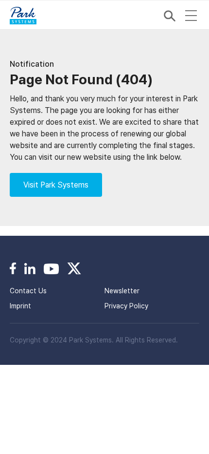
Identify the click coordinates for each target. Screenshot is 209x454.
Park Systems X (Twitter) (74, 268)
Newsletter (121, 291)
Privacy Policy (126, 306)
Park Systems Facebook (13, 268)
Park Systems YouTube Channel (51, 268)
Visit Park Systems (55, 184)
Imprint (20, 306)
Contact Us (28, 291)
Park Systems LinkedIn (30, 268)
